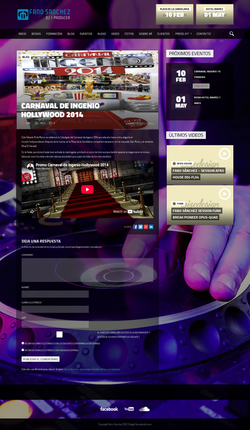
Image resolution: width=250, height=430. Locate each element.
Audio (102, 33)
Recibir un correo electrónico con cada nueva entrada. (52, 350)
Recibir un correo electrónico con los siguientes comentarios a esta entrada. (62, 343)
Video (115, 33)
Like (28, 123)
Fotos (129, 33)
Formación (54, 33)
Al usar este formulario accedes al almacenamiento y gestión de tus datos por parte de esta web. (123, 334)
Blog (70, 33)
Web (23, 317)
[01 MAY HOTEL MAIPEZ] (214, 23)
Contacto (204, 33)
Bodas (36, 33)
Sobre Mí (145, 33)
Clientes (163, 33)
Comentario (28, 255)
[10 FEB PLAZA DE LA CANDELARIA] (174, 23)
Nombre (26, 287)
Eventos (86, 33)
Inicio (22, 33)
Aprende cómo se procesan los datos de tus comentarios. (92, 369)
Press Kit (182, 33)
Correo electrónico (32, 302)
